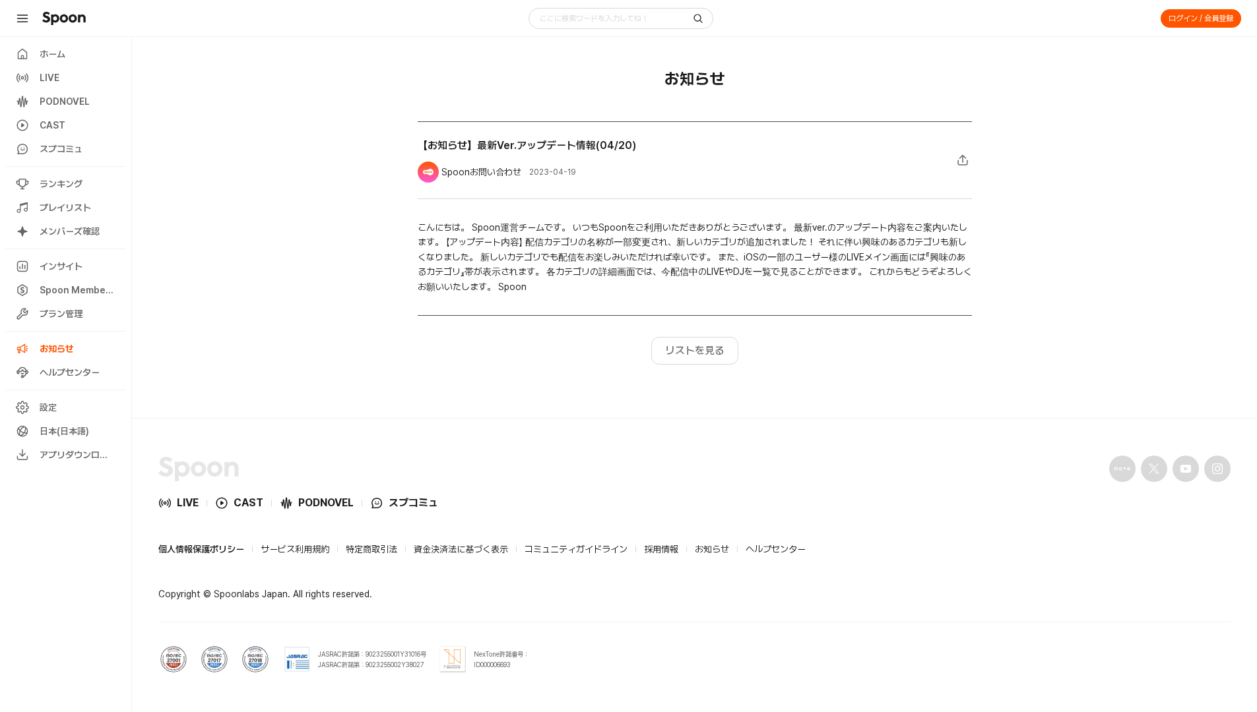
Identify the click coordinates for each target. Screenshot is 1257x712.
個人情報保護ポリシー (201, 549)
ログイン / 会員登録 (1201, 18)
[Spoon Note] (1122, 469)
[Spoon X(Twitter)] (1154, 469)
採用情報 (661, 549)
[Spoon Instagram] (1217, 469)
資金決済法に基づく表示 (461, 549)
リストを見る (695, 350)
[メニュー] (22, 18)
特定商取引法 (371, 549)
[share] (962, 160)
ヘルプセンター (776, 549)
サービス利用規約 (295, 549)
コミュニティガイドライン (576, 549)
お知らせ (712, 549)
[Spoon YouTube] (1186, 469)
